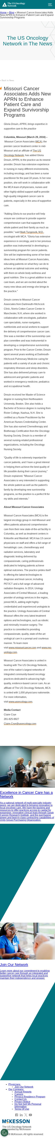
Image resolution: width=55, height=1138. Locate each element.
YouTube (30, 1114)
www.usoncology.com (20, 701)
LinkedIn (21, 1114)
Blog (11, 12)
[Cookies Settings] (4, 1132)
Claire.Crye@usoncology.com (20, 723)
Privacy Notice (22, 1101)
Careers (19, 1094)
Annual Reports (23, 1091)
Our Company (16, 1089)
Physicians (14, 1084)
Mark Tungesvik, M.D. (32, 232)
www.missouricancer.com (22, 647)
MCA (38, 141)
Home (3, 12)
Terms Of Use (22, 1109)
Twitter (25, 1114)
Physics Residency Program (30, 1096)
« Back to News (7, 80)
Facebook (16, 1114)
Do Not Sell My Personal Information (28, 1105)
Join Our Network (24, 1087)
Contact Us (21, 1099)
